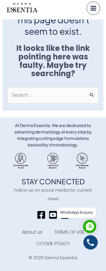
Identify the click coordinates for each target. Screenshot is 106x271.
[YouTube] (53, 214)
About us (32, 232)
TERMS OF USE (69, 232)
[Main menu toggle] (93, 8)
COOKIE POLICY (53, 243)
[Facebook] (41, 214)
